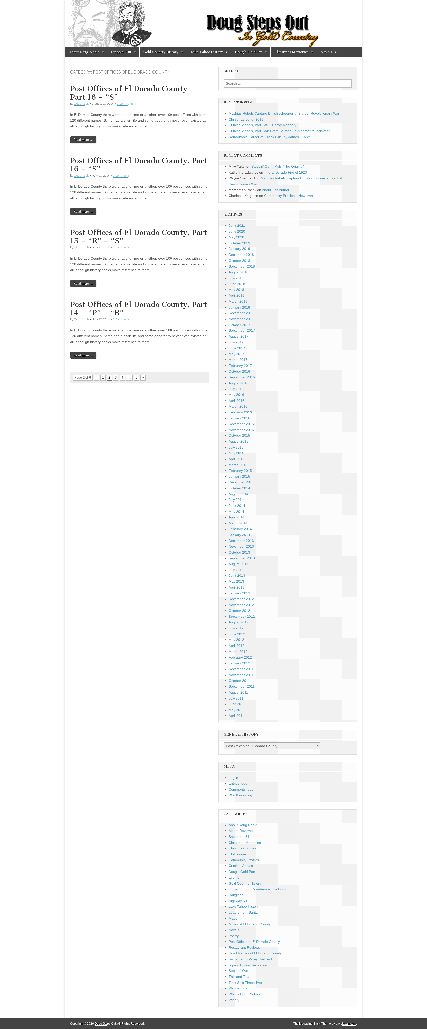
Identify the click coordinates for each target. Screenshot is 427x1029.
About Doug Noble (84, 52)
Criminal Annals (241, 866)
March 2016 (238, 406)
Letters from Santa (243, 912)
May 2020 (236, 237)
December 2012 (241, 599)
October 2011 (239, 681)
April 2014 (236, 517)
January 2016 (239, 418)
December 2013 (241, 541)
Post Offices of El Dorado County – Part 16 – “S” (132, 93)
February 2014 (240, 529)
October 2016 (239, 371)
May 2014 (236, 512)
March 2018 (238, 301)
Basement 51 (239, 837)
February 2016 (240, 412)
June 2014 (237, 506)
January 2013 (239, 593)
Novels (326, 52)
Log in (233, 778)
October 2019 (239, 243)
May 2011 (236, 710)
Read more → (83, 140)
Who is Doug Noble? (245, 994)
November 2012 (241, 605)
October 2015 (239, 435)
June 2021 (237, 225)
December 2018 (241, 255)
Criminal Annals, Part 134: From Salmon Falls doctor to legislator (279, 131)
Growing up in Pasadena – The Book (257, 889)
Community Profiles (244, 860)
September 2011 (242, 686)
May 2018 (236, 290)
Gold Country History (161, 52)
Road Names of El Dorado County (255, 953)
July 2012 (236, 628)
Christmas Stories (242, 848)
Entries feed (238, 783)
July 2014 (236, 500)
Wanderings (238, 988)
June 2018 (237, 284)
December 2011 (241, 669)
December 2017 (241, 313)
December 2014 (241, 482)
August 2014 (238, 494)
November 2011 (241, 675)
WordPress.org (240, 795)
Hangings (236, 895)
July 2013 (236, 570)
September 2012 (242, 616)
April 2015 (236, 459)
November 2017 (241, 319)
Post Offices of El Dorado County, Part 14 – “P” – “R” (138, 308)
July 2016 (236, 389)
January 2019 (239, 249)
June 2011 (237, 704)
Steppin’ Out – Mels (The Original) (277, 166)
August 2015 (238, 441)
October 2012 (239, 611)
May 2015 (236, 453)
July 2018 (236, 278)
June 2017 (237, 348)
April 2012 (236, 646)
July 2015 (236, 447)
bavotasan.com (346, 1023)
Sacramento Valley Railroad (250, 959)
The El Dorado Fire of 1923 (285, 172)
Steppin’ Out (121, 52)
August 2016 (238, 383)
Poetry (234, 936)
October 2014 (239, 488)
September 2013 (242, 558)
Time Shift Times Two (245, 983)
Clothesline (237, 854)
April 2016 (236, 401)
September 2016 (242, 377)
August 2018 (238, 272)
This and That (239, 977)
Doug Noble (81, 103)
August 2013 (238, 564)
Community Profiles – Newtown (288, 196)
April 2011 (236, 716)
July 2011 (236, 698)
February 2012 (240, 657)
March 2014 (238, 523)
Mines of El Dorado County (250, 924)
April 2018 (236, 295)
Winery (234, 1000)
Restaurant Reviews (244, 947)
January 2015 (239, 476)
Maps (233, 918)
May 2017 (236, 354)
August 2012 (238, 622)
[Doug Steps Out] (213, 23)
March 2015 (238, 465)
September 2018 (242, 266)
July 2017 (236, 342)
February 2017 (240, 366)
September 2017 (242, 330)
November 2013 (241, 546)
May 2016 (236, 395)
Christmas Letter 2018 (246, 119)
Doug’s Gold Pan (248, 52)
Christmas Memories (291, 52)
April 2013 (236, 587)
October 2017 (239, 325)
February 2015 (240, 471)
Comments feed (241, 789)
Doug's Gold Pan (242, 872)
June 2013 (237, 575)
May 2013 (236, 581)
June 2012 (237, 634)
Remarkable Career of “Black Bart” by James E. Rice (270, 137)
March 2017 (238, 360)
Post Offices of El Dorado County (254, 942)
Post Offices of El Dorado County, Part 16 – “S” (138, 164)
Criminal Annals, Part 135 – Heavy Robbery (262, 125)
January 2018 (239, 307)
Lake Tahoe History (207, 52)
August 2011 (238, 692)
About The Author (275, 190)
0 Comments (125, 103)
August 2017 (238, 336)
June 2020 (237, 231)
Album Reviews (241, 831)
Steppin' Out (238, 971)
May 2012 (236, 640)
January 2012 (239, 663)
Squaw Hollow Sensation (248, 965)
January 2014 (239, 535)
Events (234, 877)
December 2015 (241, 424)
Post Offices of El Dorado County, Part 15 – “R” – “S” (138, 236)
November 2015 (241, 430)
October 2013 (239, 552)
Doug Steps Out (105, 1023)
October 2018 (239, 261)
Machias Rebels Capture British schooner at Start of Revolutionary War (284, 113)
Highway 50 (238, 901)
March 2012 (238, 652)
